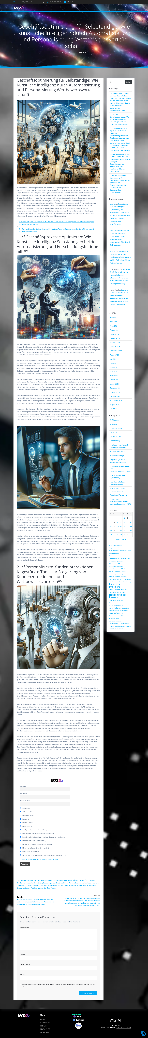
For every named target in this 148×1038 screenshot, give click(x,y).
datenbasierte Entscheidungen (116, 566)
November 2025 (115, 343)
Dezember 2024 (115, 388)
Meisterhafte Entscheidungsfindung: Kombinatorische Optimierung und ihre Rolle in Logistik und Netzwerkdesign (120, 257)
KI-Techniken (112, 582)
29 (121, 535)
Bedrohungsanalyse (114, 553)
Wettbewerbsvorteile (38, 888)
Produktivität (81, 885)
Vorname (23, 786)
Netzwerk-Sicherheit (114, 610)
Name (22, 955)
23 (124, 530)
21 (117, 530)
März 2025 (114, 376)
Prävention (123, 616)
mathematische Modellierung (116, 600)
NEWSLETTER (45, 1029)
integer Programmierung (115, 579)
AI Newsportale (27, 812)
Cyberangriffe (120, 561)
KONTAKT (44, 1026)
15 (121, 526)
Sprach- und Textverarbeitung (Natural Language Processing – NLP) (44, 855)
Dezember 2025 (115, 338)
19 (111, 530)
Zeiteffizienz (51, 888)
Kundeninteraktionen (76, 883)
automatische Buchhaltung (30, 880)
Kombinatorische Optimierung (124, 582)
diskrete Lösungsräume (114, 569)
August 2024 (114, 405)
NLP (122, 613)
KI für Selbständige (117, 456)
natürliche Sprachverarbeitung (119, 608)
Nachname (23, 793)
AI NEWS (43, 1019)
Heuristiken (124, 576)
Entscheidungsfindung (71, 880)
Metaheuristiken (113, 603)
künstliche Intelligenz (24, 885)
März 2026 (114, 326)
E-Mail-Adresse (25, 800)
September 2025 (116, 351)
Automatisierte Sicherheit (124, 550)
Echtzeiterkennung (125, 569)
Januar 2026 (114, 334)
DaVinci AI (25, 819)
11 (131, 522)
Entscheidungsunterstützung (116, 574)
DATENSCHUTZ (46, 1032)
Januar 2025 (114, 384)
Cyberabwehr (112, 561)
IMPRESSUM (45, 1023)
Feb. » (124, 539)
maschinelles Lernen (56, 885)
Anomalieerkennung (123, 548)
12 (111, 526)
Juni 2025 (113, 363)
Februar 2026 (114, 330)
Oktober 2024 (115, 396)
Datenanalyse (58, 880)
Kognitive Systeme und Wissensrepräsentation (38, 833)
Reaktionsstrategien (114, 618)
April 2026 (113, 322)
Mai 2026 (113, 318)
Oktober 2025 (115, 347)
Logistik (123, 592)
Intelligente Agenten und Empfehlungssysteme (37, 830)
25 (131, 530)
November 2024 (115, 392)
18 (131, 526)
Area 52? (113, 251)
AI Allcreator (26, 808)
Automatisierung (46, 880)
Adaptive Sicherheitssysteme (116, 545)
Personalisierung (70, 885)
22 (121, 530)
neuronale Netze (114, 613)
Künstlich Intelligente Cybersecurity (34, 841)
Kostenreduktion (62, 883)
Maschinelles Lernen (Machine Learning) (35, 848)
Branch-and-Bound (125, 558)
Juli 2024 (113, 409)
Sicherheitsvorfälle (124, 623)
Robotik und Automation (30, 852)
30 (124, 535)
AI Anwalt (113, 424)
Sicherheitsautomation (115, 621)
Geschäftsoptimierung (87, 880)
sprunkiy (113, 204)
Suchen (128, 82)
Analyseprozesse (113, 548)
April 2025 (113, 371)
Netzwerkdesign (124, 610)
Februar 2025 (114, 380)
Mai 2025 (113, 367)
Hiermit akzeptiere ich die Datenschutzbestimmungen (40, 859)
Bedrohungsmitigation (114, 558)
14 (117, 526)
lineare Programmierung (115, 592)
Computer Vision (28, 815)
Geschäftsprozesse (24, 883)
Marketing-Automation (41, 885)
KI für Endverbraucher (117, 451)
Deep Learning (27, 826)
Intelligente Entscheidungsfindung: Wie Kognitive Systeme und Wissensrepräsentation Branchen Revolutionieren (119, 119)
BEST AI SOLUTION (123, 1028)
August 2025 (114, 355)
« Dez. (118, 539)
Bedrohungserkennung (115, 556)
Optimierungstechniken (114, 616)
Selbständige (91, 885)
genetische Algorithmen (114, 576)
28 (117, 535)
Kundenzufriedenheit (91, 883)
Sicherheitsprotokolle (114, 623)
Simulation (111, 626)
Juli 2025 (113, 359)
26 (111, 535)
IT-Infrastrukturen (126, 579)
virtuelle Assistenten (116, 629)
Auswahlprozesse (113, 550)
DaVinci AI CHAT (27, 823)
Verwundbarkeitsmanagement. (123, 626)
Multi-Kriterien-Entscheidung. (116, 605)
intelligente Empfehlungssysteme (43, 883)
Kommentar (24, 928)
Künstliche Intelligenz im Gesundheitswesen (37, 844)
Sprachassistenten (23, 888)
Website (22, 974)
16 (124, 526)
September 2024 (116, 400)
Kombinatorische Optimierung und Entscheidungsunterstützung (43, 837)
